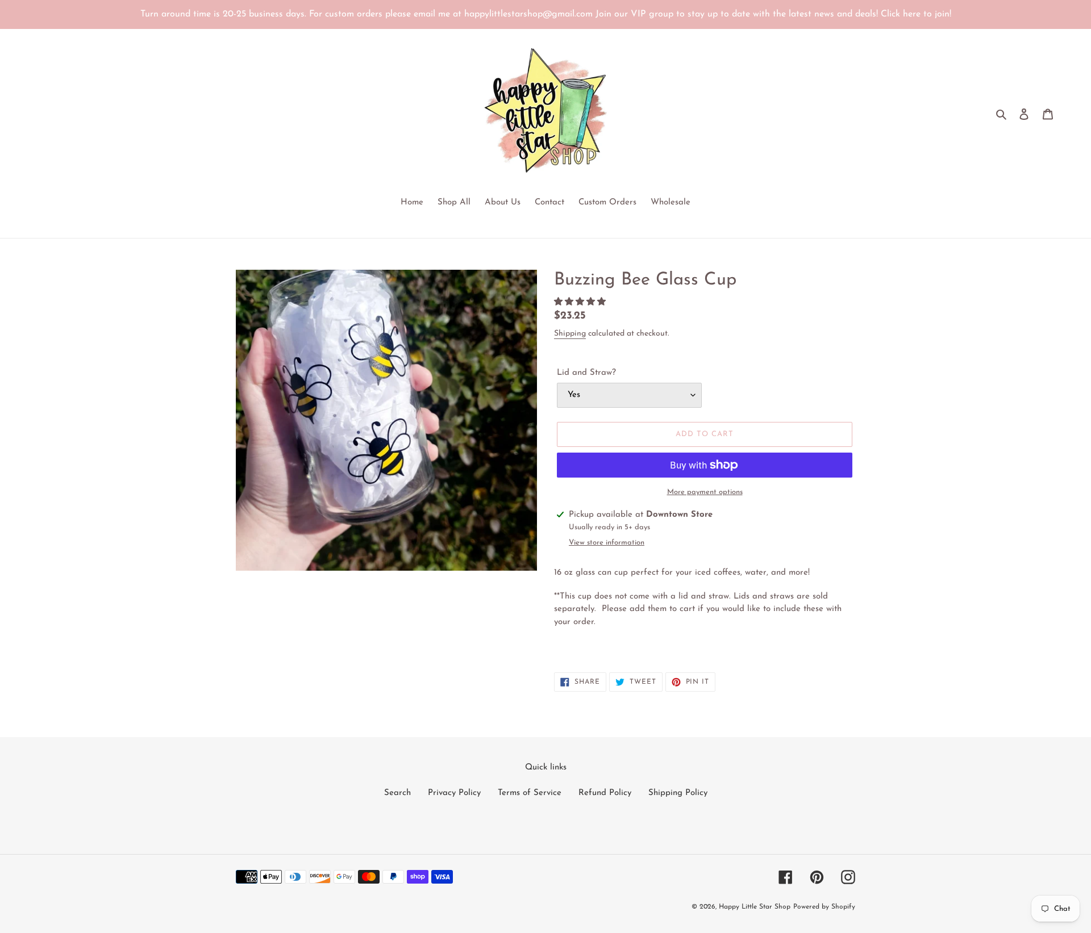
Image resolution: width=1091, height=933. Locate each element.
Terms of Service (529, 793)
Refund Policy (604, 793)
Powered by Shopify (824, 906)
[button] (581, 302)
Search (397, 793)
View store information (606, 542)
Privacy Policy (454, 793)
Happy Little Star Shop (754, 906)
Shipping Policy (677, 793)
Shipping (570, 333)
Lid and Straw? (586, 373)
